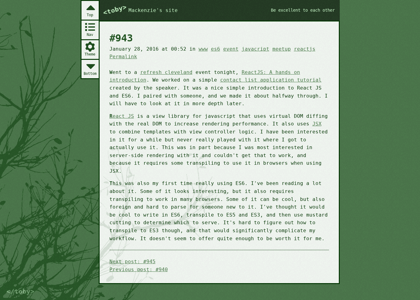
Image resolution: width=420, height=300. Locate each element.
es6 (215, 49)
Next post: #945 (132, 261)
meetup (281, 49)
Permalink (123, 57)
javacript (255, 49)
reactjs (304, 49)
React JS (121, 116)
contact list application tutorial (271, 80)
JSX (317, 124)
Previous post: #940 (138, 269)
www (203, 49)
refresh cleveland (166, 72)
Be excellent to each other (303, 10)
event (231, 49)
